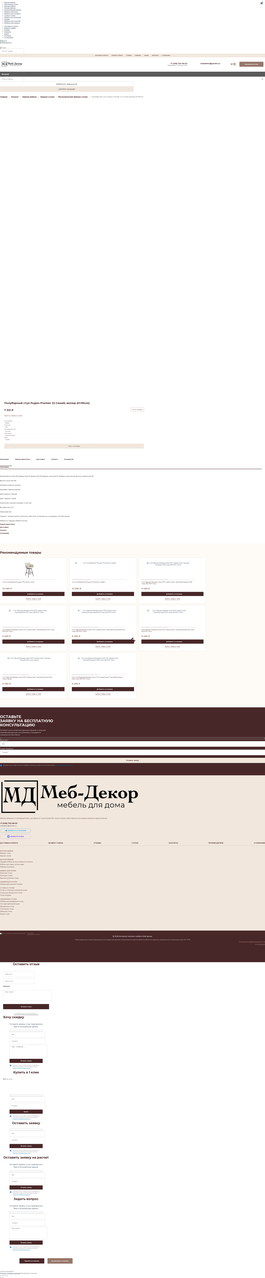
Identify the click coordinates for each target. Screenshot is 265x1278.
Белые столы (5, 914)
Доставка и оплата (11, 26)
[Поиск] (262, 79)
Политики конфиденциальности (64, 765)
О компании (8, 37)
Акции (6, 34)
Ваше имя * (4, 740)
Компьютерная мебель (12, 10)
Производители (215, 843)
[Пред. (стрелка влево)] (1, 1277)
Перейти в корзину (31, 1261)
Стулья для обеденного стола (11, 893)
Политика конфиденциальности (252, 942)
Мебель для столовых (12, 14)
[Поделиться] (3, 1275)
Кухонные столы (6, 873)
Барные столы (5, 853)
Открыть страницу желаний (10, 1273)
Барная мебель (10, 6)
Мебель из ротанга (7, 867)
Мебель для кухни (11, 12)
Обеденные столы (11, 4)
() (71, 89)
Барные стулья (5, 856)
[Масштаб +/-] (7, 1275)
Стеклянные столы (7, 909)
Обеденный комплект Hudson (11, 884)
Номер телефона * (7, 749)
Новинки (7, 32)
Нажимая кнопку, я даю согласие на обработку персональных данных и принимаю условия (38, 765)
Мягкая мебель (9, 2)
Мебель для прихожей (12, 17)
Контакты (7, 35)
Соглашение (260, 944)
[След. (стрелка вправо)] (3, 1277)
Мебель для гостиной (12, 21)
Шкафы (7, 19)
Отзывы (7, 30)
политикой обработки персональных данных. (26, 1014)
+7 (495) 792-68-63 (178, 64)
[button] (33, 594)
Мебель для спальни (12, 23)
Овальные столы (6, 911)
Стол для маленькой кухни (10, 904)
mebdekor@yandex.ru (210, 64)
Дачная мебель (10, 8)
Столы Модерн (5, 895)
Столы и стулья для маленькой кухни (13, 890)
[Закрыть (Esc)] (1, 1275)
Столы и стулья (9, 15)
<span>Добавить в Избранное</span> (55, 561)
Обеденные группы (8, 882)
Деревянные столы (7, 906)
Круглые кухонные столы (9, 878)
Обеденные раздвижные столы (11, 901)
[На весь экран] (5, 1275)
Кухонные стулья (6, 875)
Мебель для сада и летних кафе (12, 864)
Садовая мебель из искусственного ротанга (16, 862)
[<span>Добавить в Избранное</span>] (29, 570)
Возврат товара (10, 28)
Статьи (135, 843)
